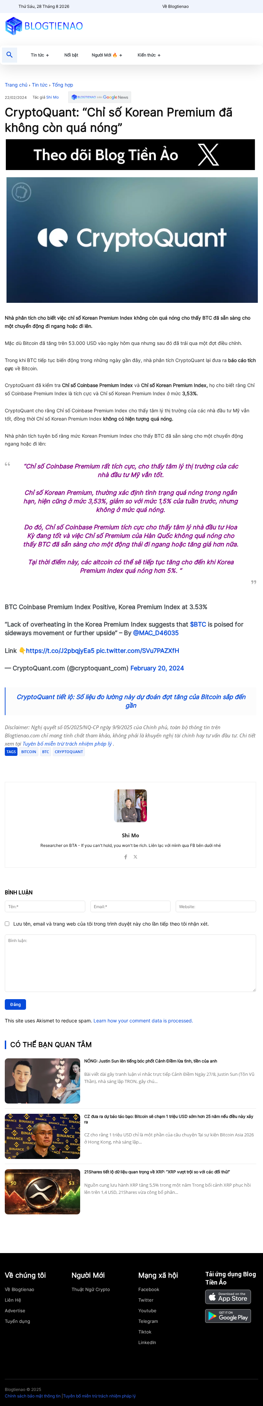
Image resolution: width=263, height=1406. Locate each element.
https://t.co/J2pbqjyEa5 (60, 650)
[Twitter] (70, 765)
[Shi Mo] (130, 805)
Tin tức (40, 85)
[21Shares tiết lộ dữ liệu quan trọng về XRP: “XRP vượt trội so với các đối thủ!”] (42, 1191)
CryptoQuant (69, 751)
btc (45, 751)
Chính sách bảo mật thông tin (33, 1395)
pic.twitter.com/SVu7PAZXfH (137, 650)
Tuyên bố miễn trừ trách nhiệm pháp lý (68, 743)
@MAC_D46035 (156, 632)
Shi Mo (52, 97)
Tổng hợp (62, 85)
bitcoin (28, 751)
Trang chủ (16, 85)
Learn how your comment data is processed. (143, 1020)
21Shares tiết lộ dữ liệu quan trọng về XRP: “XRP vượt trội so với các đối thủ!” (157, 1171)
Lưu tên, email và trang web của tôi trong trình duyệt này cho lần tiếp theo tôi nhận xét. (111, 924)
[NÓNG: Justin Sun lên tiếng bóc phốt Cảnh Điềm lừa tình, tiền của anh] (42, 1081)
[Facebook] (55, 765)
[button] (9, 55)
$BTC (198, 624)
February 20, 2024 (157, 668)
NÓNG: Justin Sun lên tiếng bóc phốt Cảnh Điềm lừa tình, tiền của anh (150, 1060)
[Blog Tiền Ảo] (44, 26)
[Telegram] (86, 765)
